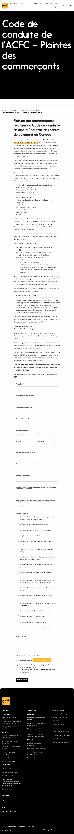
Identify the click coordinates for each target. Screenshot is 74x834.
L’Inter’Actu (30, 826)
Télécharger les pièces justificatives (28, 656)
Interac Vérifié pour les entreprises (34, 744)
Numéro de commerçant (24, 464)
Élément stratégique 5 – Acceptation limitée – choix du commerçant (36, 566)
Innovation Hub (6, 830)
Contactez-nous (7, 789)
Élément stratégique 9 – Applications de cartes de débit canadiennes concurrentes (36, 597)
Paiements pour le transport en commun (11, 748)
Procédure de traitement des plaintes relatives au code (36, 628)
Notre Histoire (57, 721)
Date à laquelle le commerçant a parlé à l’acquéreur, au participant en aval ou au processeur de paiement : (35, 501)
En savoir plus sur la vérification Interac (36, 718)
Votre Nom (20, 384)
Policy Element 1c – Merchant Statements (32, 536)
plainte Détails (21, 636)
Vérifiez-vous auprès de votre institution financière (36, 730)
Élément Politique (22, 513)
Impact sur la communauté (61, 731)
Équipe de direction (58, 724)
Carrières (55, 738)
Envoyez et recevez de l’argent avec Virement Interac (11, 722)
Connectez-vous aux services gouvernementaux (36, 724)
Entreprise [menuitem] (37, 3)
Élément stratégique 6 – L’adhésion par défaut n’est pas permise (36, 574)
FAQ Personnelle (7, 769)
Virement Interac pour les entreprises (9, 742)
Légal (3, 826)
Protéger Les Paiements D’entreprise (9, 753)
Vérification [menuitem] (25, 3)
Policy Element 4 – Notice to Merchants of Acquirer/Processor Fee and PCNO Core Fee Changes (38, 558)
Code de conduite (38, 236)
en (63, 6)
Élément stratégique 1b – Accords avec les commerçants (36, 530)
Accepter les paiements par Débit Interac (10, 736)
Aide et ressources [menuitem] (51, 3)
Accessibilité (21, 826)
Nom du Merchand (22, 419)
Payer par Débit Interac (9, 717)
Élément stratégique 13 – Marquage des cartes (33, 622)
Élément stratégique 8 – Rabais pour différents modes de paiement (36, 589)
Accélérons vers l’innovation (61, 717)
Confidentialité (11, 826)
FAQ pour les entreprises (9, 772)
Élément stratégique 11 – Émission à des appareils (34, 611)
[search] (71, 6)
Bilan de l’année (57, 728)
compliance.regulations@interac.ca (34, 195)
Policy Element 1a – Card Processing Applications (34, 524)
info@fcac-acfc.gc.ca (28, 329)
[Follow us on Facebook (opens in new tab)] (4, 812)
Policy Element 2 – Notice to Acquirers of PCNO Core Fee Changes (36, 543)
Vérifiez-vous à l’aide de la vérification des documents (35, 735)
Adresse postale (20, 434)
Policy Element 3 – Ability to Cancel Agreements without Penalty (36, 550)
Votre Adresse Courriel (24, 407)
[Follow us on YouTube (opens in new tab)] (8, 812)
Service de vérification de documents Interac (35, 753)
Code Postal (40, 442)
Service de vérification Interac (36, 749)
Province (18, 442)
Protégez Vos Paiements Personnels (9, 728)
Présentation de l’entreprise (61, 714)
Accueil (4, 110)
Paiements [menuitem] (13, 3)
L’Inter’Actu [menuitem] (54, 8)
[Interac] (5, 6)
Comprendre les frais (8, 758)
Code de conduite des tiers (61, 742)
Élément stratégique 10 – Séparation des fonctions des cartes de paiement (38, 604)
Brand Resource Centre (9, 776)
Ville (38, 434)
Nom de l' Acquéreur (23, 475)
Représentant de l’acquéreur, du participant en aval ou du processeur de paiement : (36, 488)
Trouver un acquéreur (8, 761)
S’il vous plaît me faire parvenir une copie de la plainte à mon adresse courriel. (38, 671)
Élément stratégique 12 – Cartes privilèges (32, 616)
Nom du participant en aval (25, 452)
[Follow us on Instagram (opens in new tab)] (16, 812)
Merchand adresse (22, 430)
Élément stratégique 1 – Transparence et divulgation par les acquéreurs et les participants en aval (37, 518)
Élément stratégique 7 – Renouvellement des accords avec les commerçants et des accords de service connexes (37, 581)
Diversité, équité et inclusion (61, 735)
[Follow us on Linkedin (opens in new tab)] (12, 812)
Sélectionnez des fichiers (42, 660)
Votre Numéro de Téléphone (25, 396)
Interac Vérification (33, 758)
